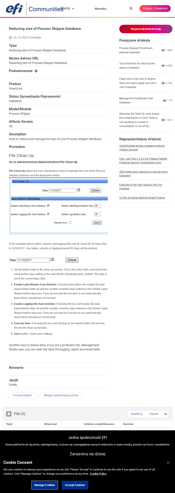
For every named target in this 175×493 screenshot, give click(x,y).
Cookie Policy (98, 473)
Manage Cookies (44, 485)
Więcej (65, 8)
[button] (136, 414)
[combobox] (110, 8)
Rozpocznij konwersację (146, 28)
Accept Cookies (75, 485)
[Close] (168, 462)
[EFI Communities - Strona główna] (35, 8)
